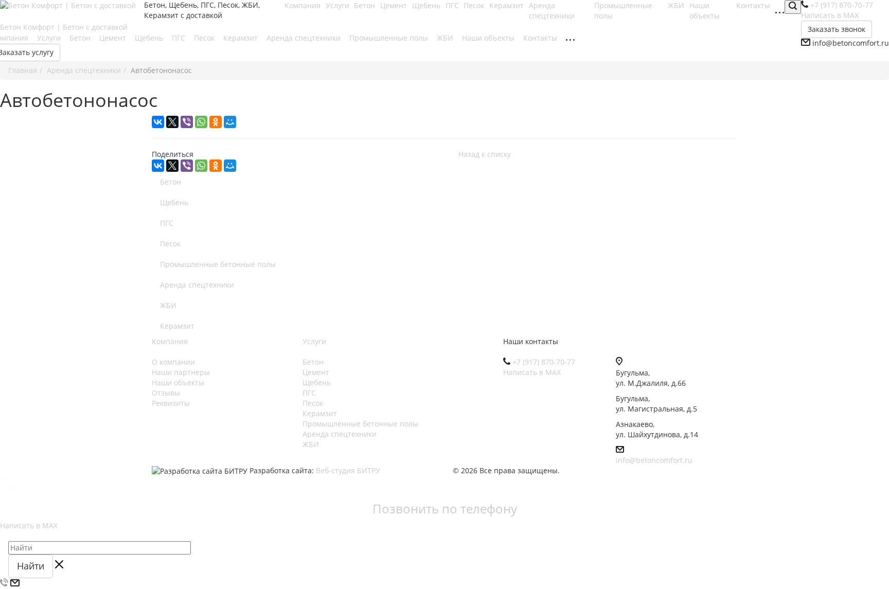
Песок (205, 38)
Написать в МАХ (532, 372)
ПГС (179, 38)
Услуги (50, 38)
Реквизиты (171, 403)
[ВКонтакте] (158, 122)
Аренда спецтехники (553, 11)
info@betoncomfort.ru (654, 460)
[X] (172, 122)
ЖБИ (446, 38)
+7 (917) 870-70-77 (543, 362)
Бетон (81, 38)
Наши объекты (705, 11)
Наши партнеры (181, 372)
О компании (173, 362)
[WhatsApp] (201, 122)
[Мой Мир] (230, 122)
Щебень (150, 38)
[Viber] (187, 122)
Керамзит (241, 38)
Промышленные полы (389, 38)
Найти (30, 566)
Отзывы (166, 393)
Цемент (113, 38)
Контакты (541, 38)
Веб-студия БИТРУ (348, 470)
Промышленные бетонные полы (218, 264)
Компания (170, 341)
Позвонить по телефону (444, 508)
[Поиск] (793, 7)
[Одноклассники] (215, 122)
